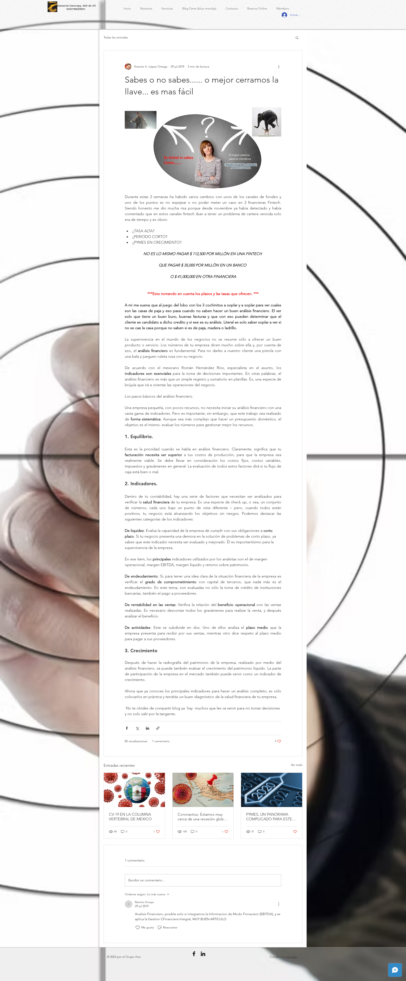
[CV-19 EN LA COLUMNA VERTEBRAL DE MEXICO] (134, 790)
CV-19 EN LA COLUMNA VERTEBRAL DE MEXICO (130, 816)
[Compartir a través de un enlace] (158, 728)
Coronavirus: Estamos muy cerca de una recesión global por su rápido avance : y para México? (202, 816)
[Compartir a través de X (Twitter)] (137, 728)
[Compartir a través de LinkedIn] (147, 728)
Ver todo (296, 765)
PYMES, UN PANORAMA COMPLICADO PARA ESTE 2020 (269, 816)
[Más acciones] (278, 66)
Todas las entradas (116, 37)
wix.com (291, 957)
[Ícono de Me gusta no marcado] (137, 927)
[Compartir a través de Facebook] (127, 728)
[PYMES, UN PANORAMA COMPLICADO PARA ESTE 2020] (271, 790)
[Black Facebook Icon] (194, 954)
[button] (297, 37)
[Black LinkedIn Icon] (203, 954)
